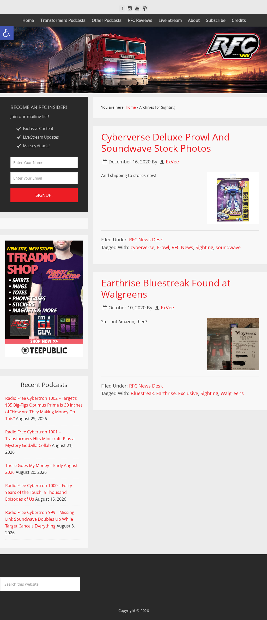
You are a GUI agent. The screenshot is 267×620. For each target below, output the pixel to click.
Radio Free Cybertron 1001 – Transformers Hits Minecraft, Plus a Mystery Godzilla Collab (40, 438)
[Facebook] (122, 8)
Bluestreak (142, 393)
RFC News (182, 247)
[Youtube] (137, 8)
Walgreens (232, 393)
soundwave (228, 247)
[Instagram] (129, 8)
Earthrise (166, 393)
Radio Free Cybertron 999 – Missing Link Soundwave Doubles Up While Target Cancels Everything (39, 519)
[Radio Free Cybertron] (133, 60)
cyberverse (142, 247)
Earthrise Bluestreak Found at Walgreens (165, 288)
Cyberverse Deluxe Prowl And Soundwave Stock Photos (165, 143)
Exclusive (188, 393)
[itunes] (145, 8)
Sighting (204, 247)
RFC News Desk (146, 239)
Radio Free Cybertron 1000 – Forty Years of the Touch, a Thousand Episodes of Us (38, 492)
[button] (7, 33)
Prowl (163, 247)
